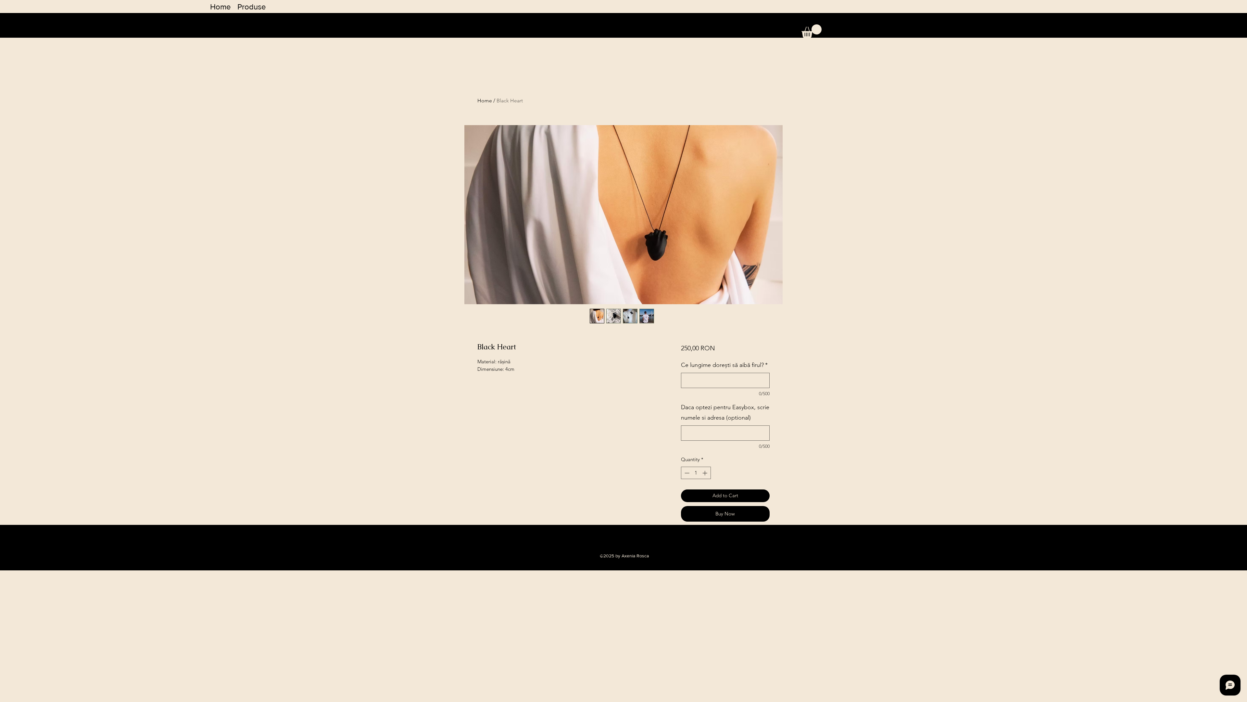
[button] (811, 31)
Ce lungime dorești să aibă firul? (724, 365)
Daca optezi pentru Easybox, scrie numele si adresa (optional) (725, 412)
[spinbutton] (695, 473)
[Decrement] (686, 473)
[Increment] (705, 473)
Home (484, 101)
